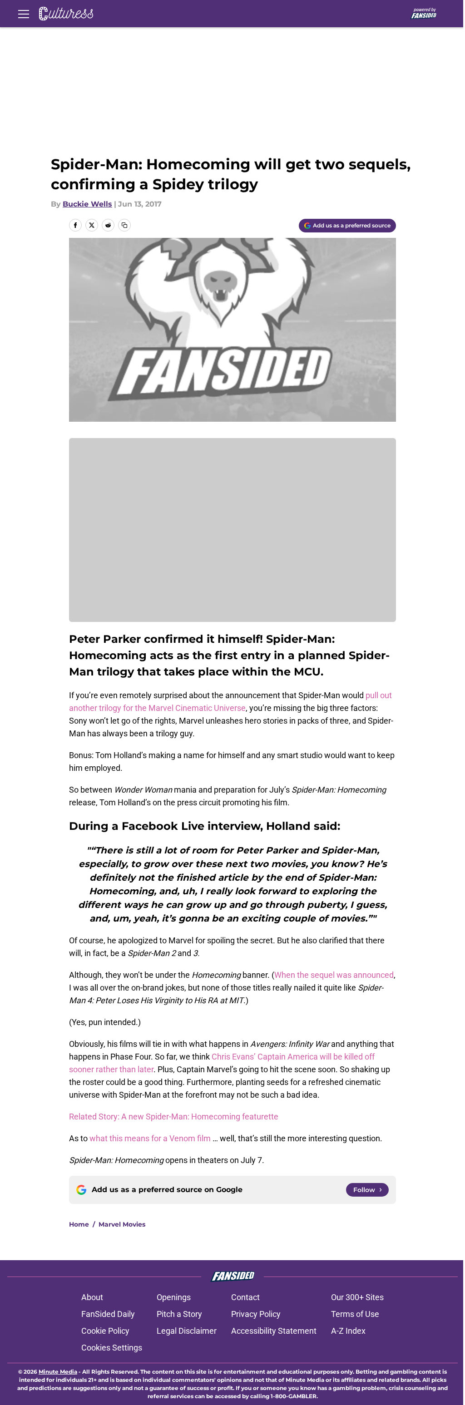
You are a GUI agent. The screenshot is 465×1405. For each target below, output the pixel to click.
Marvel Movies (122, 1224)
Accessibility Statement (274, 1331)
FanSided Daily (108, 1314)
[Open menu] (23, 13)
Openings (174, 1297)
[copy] (124, 225)
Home (79, 1224)
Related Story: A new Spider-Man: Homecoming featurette (173, 1116)
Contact (245, 1297)
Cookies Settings (111, 1347)
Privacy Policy (256, 1314)
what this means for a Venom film (150, 1138)
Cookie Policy (105, 1331)
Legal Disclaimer (187, 1331)
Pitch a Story (179, 1314)
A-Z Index (348, 1331)
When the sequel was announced (334, 975)
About (92, 1297)
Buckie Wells (87, 204)
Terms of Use (355, 1314)
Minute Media (58, 1371)
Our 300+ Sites (357, 1297)
